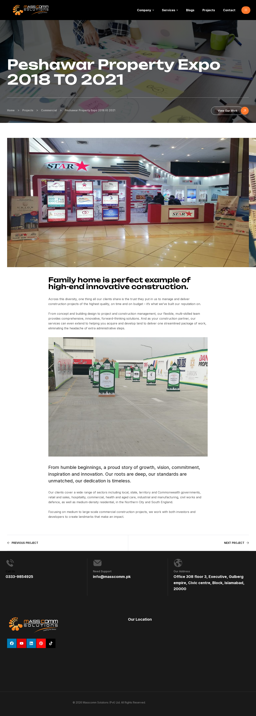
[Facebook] (11, 643)
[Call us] (10, 562)
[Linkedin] (31, 643)
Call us (10, 571)
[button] (245, 10)
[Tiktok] (50, 643)
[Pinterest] (41, 643)
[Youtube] (21, 643)
